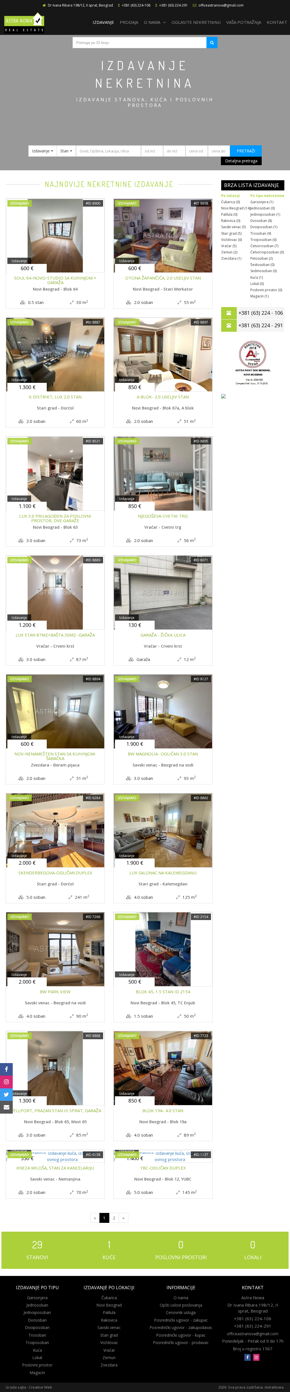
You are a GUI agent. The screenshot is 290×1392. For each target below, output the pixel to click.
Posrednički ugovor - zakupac (181, 1320)
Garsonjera (37, 1297)
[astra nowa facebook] (247, 1357)
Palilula (109, 1312)
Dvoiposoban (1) (263, 226)
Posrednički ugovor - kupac (181, 1335)
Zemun (109, 1357)
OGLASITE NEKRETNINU (196, 22)
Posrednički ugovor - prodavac (181, 1342)
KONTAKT (277, 22)
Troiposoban (37, 1342)
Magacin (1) (259, 296)
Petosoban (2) (261, 258)
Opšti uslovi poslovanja (181, 1305)
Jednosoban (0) (262, 208)
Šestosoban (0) (262, 264)
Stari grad (109, 1335)
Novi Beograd (109, 1305)
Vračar (109, 1350)
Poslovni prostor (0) (266, 289)
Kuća (37, 1350)
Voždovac (109, 1342)
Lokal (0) (257, 283)
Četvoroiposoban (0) (267, 252)
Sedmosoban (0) (263, 270)
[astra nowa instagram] (256, 1357)
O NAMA (152, 22)
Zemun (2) (229, 252)
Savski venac (109, 1327)
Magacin (37, 1372)
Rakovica (109, 1320)
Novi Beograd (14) (235, 208)
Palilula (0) (229, 214)
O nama (181, 1297)
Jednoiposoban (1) (265, 214)
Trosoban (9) (260, 233)
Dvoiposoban (37, 1327)
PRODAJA (129, 22)
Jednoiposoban (37, 1312)
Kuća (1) (256, 277)
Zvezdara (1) (231, 258)
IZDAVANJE (103, 22)
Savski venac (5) (233, 226)
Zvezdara (109, 1365)
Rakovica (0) (230, 220)
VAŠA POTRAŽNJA (243, 22)
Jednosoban (37, 1305)
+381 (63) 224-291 (173, 5)
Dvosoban (37, 1320)
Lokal (37, 1357)
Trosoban (37, 1335)
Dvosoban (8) (261, 220)
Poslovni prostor (37, 1365)
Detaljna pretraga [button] (241, 160)
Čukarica (109, 1297)
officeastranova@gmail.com (221, 5)
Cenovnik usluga (181, 1312)
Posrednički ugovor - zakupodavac (181, 1327)
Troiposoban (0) (263, 239)
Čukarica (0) (230, 202)
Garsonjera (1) (261, 202)
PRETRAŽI (246, 151)
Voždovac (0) (231, 239)
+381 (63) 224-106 (136, 5)
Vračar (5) (228, 245)
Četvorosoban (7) (264, 245)
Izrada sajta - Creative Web (29, 1387)
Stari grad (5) (231, 233)
